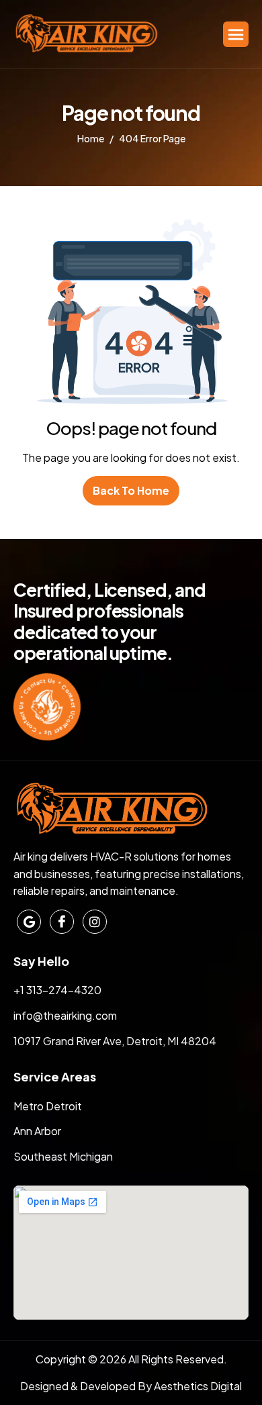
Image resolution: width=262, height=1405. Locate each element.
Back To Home (131, 490)
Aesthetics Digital (198, 1386)
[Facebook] (62, 922)
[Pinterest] (29, 922)
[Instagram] (95, 922)
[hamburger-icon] (236, 34)
